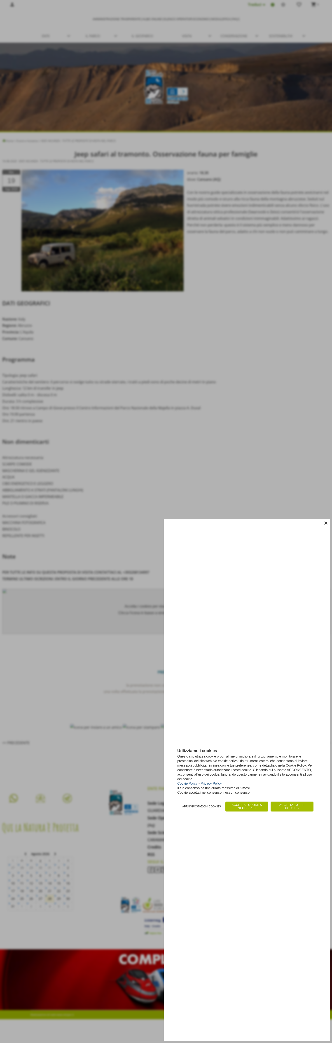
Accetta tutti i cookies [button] (291, 806)
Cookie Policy (187, 783)
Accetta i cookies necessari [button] (247, 806)
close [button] (326, 523)
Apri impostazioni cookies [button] (201, 806)
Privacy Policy (211, 783)
